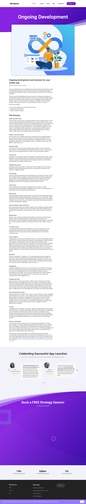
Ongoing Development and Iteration (41, 490)
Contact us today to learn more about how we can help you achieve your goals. (31, 340)
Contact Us (71, 3)
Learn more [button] (55, 501)
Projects (42, 3)
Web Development (37, 493)
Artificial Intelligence (37, 496)
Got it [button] (82, 501)
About (48, 3)
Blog (54, 3)
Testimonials (61, 3)
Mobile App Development (38, 487)
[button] (77, 370)
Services (34, 3)
